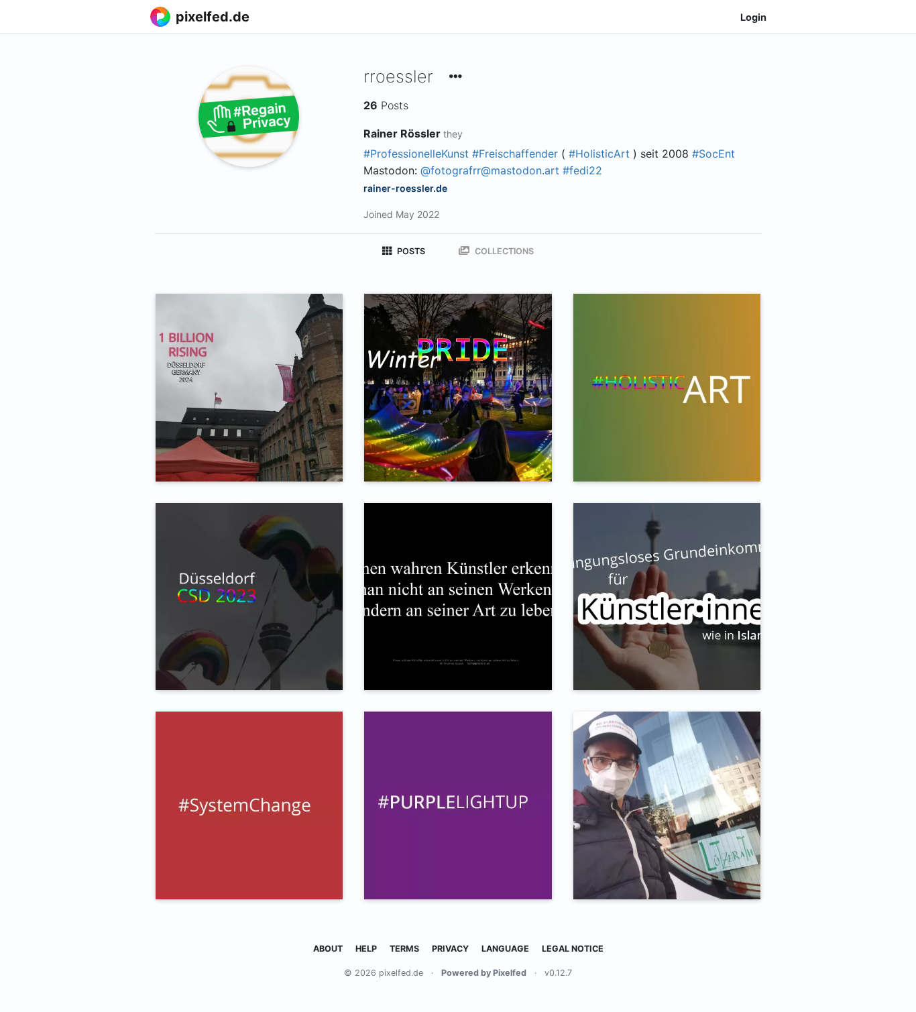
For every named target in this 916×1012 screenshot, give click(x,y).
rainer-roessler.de (405, 188)
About (328, 949)
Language (505, 949)
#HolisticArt (599, 153)
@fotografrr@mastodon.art (489, 170)
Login (753, 17)
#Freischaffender (515, 153)
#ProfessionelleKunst (416, 153)
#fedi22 (582, 170)
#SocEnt (713, 153)
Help (366, 949)
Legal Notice (573, 949)
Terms (404, 949)
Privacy (450, 949)
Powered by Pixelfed (483, 973)
